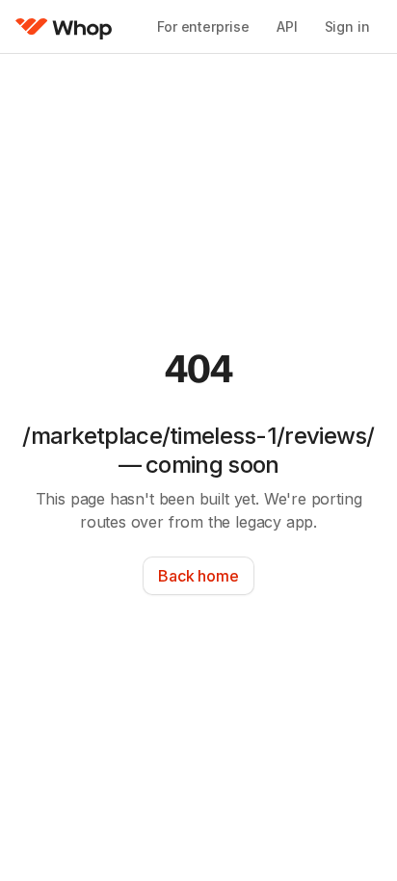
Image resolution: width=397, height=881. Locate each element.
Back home (198, 575)
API (287, 26)
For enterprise (203, 26)
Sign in (347, 26)
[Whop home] (64, 27)
